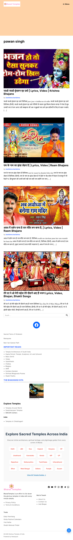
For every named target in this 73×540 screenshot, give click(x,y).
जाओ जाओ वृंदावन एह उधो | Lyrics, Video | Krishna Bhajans (31, 92)
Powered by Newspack (11, 536)
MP (51, 455)
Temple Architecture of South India (18, 352)
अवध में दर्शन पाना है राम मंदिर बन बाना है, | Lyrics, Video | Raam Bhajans (33, 229)
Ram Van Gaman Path (11, 343)
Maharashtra (28, 462)
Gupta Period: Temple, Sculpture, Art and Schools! (24, 354)
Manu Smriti (10, 357)
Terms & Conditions (13, 505)
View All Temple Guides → (36, 475)
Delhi (12, 449)
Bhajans (8, 366)
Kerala (42, 455)
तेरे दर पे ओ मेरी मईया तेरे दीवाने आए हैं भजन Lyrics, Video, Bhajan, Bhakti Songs (33, 295)
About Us (41, 499)
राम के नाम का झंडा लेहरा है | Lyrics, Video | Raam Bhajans (36, 165)
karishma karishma (13, 98)
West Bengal (25, 469)
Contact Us (42, 502)
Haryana (51, 449)
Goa (30, 449)
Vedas (8, 359)
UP (59, 455)
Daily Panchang (9, 516)
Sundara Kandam (12, 371)
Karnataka (30, 455)
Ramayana (7, 338)
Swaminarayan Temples (14, 410)
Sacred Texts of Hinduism (13, 334)
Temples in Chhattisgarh (14, 421)
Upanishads (10, 361)
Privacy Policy (11, 502)
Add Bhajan (42, 504)
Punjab (48, 469)
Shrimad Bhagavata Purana (15, 373)
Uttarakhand (57, 462)
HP (61, 449)
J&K (21, 449)
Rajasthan (14, 462)
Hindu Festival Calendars (12, 519)
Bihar (13, 469)
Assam (59, 469)
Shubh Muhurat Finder (11, 525)
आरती (7, 369)
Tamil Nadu (43, 462)
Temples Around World (14, 408)
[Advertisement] (36, 22)
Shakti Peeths (10, 376)
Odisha (37, 469)
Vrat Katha (7, 522)
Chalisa (8, 364)
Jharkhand (17, 455)
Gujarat (40, 449)
